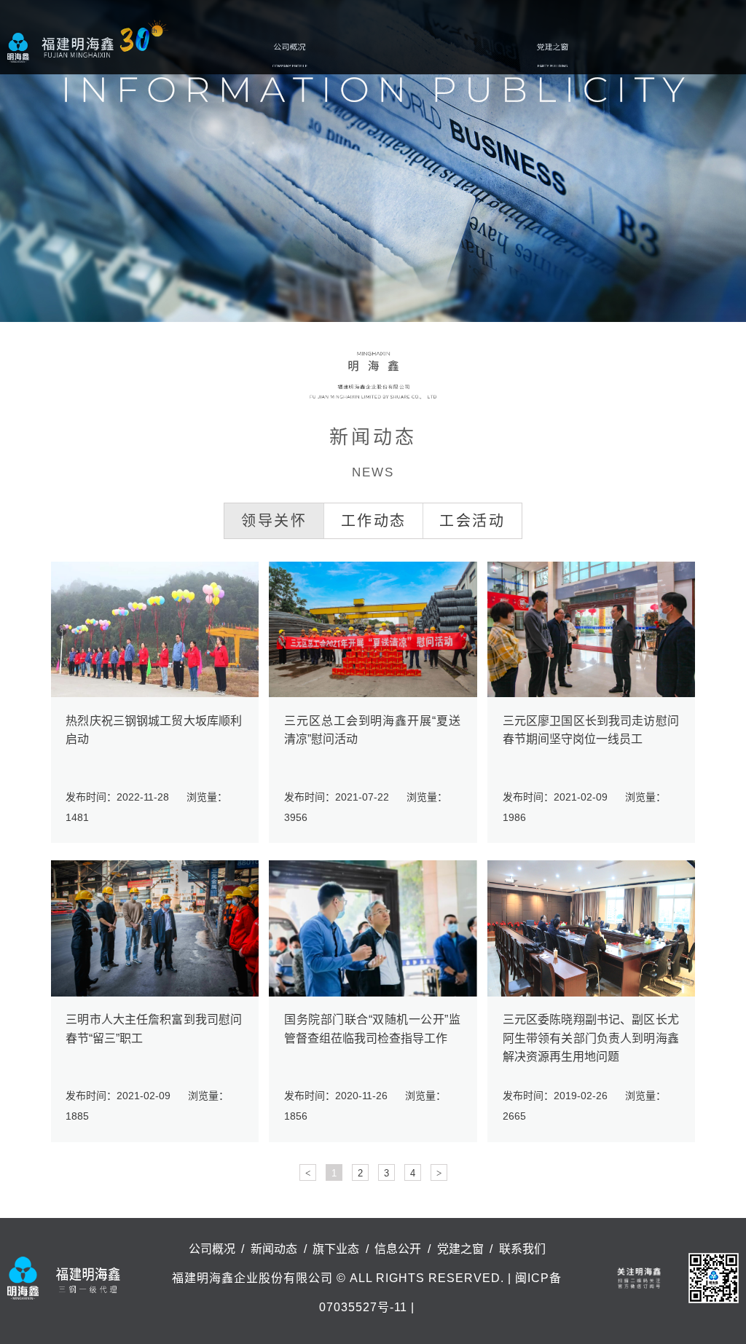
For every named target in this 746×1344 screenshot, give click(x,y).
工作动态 (374, 521)
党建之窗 (552, 54)
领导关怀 (274, 521)
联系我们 (618, 54)
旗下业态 (421, 54)
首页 (242, 54)
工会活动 (472, 521)
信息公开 (486, 54)
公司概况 (290, 54)
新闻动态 (355, 54)
